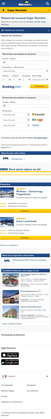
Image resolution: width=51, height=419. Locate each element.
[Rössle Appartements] (7, 297)
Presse (4, 396)
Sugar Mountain (17, 10)
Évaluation (25, 211)
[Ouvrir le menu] (3, 3)
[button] (11, 86)
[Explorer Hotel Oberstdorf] (7, 312)
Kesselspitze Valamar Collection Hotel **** (33, 275)
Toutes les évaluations (8, 245)
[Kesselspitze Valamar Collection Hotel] (7, 280)
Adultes (5, 76)
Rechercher (39, 86)
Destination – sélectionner (13, 67)
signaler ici (5, 147)
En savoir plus (40, 138)
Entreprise (31, 385)
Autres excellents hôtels (11, 324)
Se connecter (32, 391)
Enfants (15, 76)
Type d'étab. (37, 76)
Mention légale (7, 391)
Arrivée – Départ (8, 58)
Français (11, 376)
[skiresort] (25, 3)
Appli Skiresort (8, 348)
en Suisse (43, 198)
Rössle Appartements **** (31, 291)
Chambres (26, 76)
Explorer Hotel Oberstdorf (31, 307)
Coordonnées (7, 385)
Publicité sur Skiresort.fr (12, 402)
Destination (7, 111)
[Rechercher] (47, 3)
